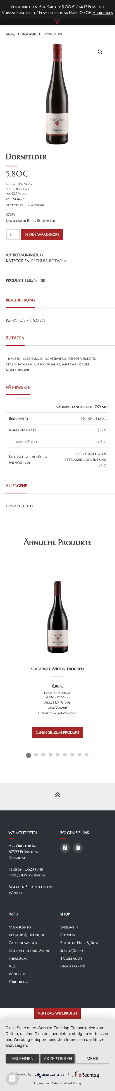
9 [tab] (86, 754)
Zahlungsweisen (23, 942)
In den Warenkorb (42, 234)
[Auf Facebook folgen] (65, 848)
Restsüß (39, 260)
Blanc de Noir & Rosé (79, 942)
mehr (93, 1058)
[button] (100, 52)
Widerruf (17, 973)
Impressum (18, 958)
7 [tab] (72, 754)
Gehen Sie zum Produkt (58, 732)
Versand (19, 199)
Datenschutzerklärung (29, 950)
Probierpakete (72, 966)
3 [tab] (43, 754)
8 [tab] (79, 754)
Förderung (18, 981)
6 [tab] (64, 754)
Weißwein (69, 927)
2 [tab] (35, 754)
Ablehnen (22, 1058)
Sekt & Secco (71, 950)
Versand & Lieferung (27, 934)
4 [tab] (50, 754)
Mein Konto (20, 927)
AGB (12, 966)
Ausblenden (103, 12)
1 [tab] (28, 754)
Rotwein (29, 34)
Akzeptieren (58, 1058)
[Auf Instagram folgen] (78, 848)
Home (10, 34)
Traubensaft (71, 958)
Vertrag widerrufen (57, 1013)
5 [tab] (57, 754)
